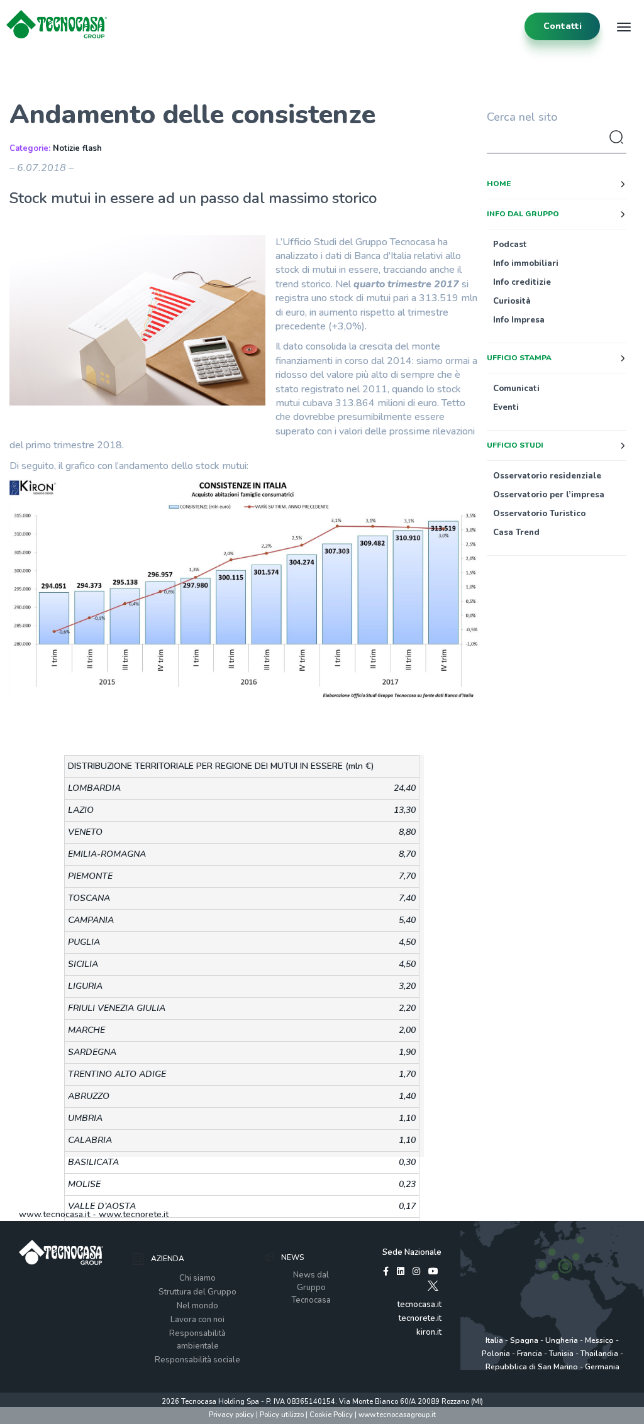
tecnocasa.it (419, 1304)
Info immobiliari (525, 263)
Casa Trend (516, 532)
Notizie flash (77, 148)
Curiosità (512, 301)
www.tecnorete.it (134, 1214)
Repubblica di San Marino (532, 1367)
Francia (529, 1354)
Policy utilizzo (282, 1415)
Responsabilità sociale (197, 1360)
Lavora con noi (197, 1319)
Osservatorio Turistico (539, 513)
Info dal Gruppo (523, 214)
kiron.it (428, 1332)
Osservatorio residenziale (547, 476)
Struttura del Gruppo (197, 1292)
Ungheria (561, 1340)
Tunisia (561, 1354)
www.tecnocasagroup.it (397, 1415)
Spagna (524, 1340)
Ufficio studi (515, 445)
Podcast (510, 244)
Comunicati (516, 388)
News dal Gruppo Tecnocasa (311, 1287)
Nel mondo (197, 1305)
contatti (562, 26)
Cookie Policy (331, 1415)
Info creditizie (522, 282)
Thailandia (599, 1354)
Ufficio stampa (519, 358)
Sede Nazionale (411, 1252)
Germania (602, 1367)
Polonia (496, 1354)
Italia (494, 1340)
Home (499, 184)
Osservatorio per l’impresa (548, 494)
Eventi (506, 407)
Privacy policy (231, 1415)
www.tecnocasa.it (54, 1214)
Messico (599, 1340)
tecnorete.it (420, 1318)
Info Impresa (519, 320)
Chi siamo (197, 1278)
